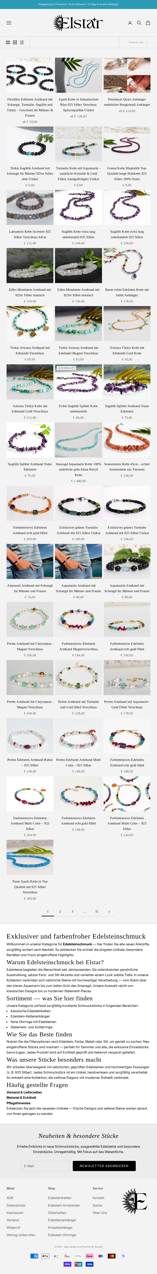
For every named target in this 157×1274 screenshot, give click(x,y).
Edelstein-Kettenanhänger (30, 1016)
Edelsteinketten (59, 1198)
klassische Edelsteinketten (30, 1011)
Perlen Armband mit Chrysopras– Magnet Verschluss (30, 646)
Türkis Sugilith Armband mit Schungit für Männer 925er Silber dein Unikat (30, 173)
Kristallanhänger (60, 1228)
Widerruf (13, 1228)
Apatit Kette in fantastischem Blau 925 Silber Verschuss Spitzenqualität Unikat (78, 105)
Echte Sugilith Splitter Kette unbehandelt (78, 408)
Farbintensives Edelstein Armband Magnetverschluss (78, 646)
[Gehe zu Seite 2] (109, 911)
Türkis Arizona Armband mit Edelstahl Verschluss (30, 350)
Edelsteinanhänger (62, 1220)
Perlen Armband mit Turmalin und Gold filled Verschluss (78, 704)
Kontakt (98, 1198)
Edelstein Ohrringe (62, 1235)
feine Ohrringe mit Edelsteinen (33, 1022)
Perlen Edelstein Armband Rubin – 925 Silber (30, 762)
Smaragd (84, 986)
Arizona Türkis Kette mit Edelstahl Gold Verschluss (30, 408)
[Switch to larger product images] (8, 42)
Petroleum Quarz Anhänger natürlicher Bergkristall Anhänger (127, 102)
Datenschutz (16, 1205)
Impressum (15, 1213)
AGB (10, 1198)
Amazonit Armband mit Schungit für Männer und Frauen (30, 588)
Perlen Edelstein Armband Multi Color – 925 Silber (78, 762)
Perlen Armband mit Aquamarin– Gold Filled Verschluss (127, 704)
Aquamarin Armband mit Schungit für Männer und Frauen (78, 588)
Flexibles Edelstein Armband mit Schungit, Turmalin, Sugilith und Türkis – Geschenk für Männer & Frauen (30, 107)
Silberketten (57, 1213)
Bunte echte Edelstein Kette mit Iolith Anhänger (127, 292)
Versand (13, 1220)
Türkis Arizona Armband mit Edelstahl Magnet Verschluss (78, 350)
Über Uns (100, 1213)
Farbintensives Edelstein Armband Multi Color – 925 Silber (30, 823)
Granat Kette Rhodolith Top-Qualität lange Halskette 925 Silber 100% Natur (127, 173)
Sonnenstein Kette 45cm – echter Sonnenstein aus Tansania (127, 466)
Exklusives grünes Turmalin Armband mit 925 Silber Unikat (78, 530)
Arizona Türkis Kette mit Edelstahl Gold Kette (127, 350)
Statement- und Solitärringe (31, 1027)
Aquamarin (31, 986)
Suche (97, 1205)
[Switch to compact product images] (22, 42)
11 (97, 911)
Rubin (134, 980)
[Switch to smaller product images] (15, 42)
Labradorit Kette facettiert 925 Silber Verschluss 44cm (30, 234)
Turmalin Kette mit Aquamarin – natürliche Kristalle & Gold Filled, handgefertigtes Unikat (78, 173)
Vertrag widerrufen (21, 1235)
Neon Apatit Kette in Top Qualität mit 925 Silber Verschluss (29, 887)
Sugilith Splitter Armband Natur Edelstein (127, 408)
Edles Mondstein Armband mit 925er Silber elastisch (30, 292)
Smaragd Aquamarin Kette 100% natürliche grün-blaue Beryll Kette (78, 469)
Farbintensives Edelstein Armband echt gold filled (30, 530)
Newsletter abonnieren (104, 1166)
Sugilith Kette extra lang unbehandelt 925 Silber (78, 234)
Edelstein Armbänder (64, 1205)
